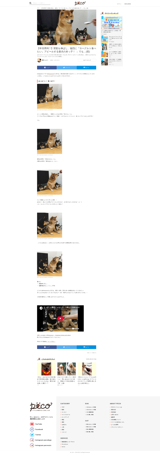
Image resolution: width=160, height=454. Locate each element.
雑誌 (63, 419)
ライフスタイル (66, 414)
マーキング (88, 60)
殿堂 (63, 429)
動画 (63, 409)
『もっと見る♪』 (51, 341)
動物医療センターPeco (68, 441)
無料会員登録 (127, 3)
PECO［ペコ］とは (116, 407)
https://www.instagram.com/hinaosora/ (46, 109)
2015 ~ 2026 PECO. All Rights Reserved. (80, 452)
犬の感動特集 (90, 412)
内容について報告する (91, 352)
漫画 (63, 422)
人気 (63, 427)
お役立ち (64, 424)
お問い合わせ (114, 414)
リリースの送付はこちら (117, 422)
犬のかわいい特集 (91, 409)
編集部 (113, 417)
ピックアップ (65, 417)
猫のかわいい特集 (91, 426)
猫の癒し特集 (90, 431)
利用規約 (113, 412)
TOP (63, 407)
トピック (64, 432)
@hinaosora (50, 73)
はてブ (87, 67)
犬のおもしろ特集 (91, 407)
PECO (80, 3)
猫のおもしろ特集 (91, 424)
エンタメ (64, 412)
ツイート (67, 67)
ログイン (119, 3)
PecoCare (65, 444)
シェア (48, 67)
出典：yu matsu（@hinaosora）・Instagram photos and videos (54, 335)
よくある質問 (114, 424)
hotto (63, 446)
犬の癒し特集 (90, 414)
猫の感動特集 (90, 429)
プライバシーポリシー (117, 427)
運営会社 (113, 409)
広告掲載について (116, 419)
